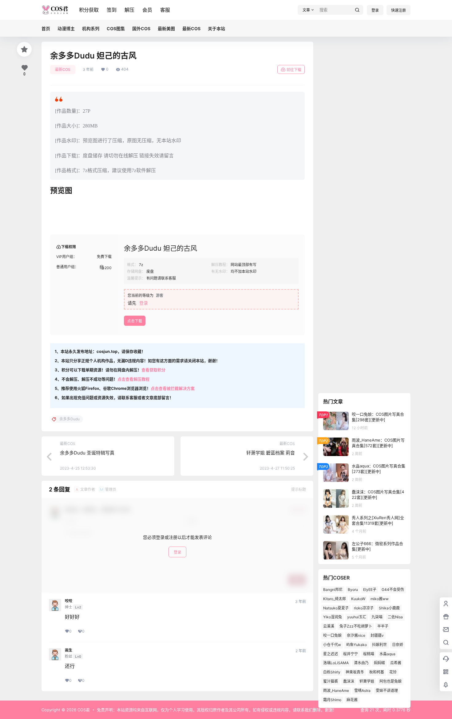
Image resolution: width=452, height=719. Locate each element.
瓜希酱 (395, 662)
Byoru (353, 589)
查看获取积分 (153, 369)
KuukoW (358, 598)
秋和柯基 (376, 672)
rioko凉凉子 (364, 607)
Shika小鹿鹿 (389, 607)
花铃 (393, 672)
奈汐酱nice (356, 635)
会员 (147, 10)
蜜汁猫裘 (330, 681)
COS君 (83, 709)
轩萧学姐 (366, 681)
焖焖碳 (379, 662)
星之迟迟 (330, 653)
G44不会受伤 (393, 589)
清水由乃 (361, 662)
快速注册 (398, 10)
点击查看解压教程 (133, 379)
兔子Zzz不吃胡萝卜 (355, 626)
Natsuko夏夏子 (336, 607)
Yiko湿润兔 (332, 617)
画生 (68, 650)
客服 (165, 10)
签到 (112, 10)
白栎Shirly (331, 672)
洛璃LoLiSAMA (336, 662)
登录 (375, 10)
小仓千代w (332, 644)
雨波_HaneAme (336, 690)
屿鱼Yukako (356, 644)
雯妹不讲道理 (387, 690)
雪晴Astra (362, 690)
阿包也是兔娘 (390, 681)
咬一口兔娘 (332, 635)
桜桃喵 (368, 653)
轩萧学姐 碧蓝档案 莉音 (270, 453)
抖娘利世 (379, 644)
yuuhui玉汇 (356, 617)
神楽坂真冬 (355, 672)
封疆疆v (377, 635)
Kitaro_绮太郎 (334, 598)
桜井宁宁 (350, 653)
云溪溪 (328, 626)
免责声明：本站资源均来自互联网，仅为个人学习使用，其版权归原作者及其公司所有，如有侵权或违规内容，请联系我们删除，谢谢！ (217, 709)
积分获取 (89, 10)
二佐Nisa (395, 617)
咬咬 (68, 601)
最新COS (62, 69)
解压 (129, 10)
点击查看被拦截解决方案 (173, 388)
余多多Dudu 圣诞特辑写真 (87, 453)
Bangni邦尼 (333, 589)
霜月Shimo (332, 699)
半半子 (382, 626)
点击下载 (134, 321)
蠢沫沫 (348, 681)
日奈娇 (397, 644)
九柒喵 (377, 617)
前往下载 (294, 69)
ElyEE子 (369, 589)
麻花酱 (352, 699)
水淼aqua (387, 653)
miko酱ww (380, 598)
